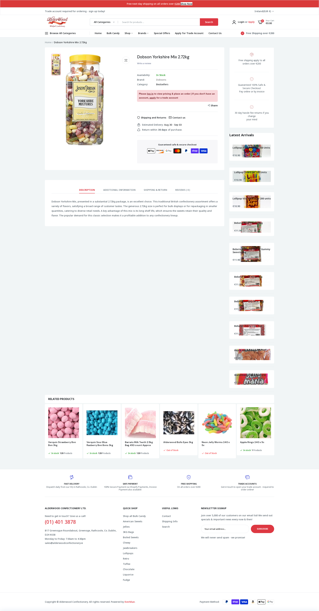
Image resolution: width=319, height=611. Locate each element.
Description (87, 189)
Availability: (143, 75)
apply (153, 97)
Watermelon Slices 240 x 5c (250, 375)
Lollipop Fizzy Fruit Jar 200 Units (251, 147)
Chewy (126, 542)
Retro (126, 558)
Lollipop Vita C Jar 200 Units (250, 172)
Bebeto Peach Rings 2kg (248, 276)
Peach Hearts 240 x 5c (247, 350)
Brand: (141, 79)
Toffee (126, 563)
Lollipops (128, 553)
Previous (45, 431)
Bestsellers (162, 84)
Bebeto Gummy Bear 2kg (249, 301)
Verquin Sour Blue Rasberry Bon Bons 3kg (100, 444)
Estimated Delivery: (152, 124)
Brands (142, 33)
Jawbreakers (130, 548)
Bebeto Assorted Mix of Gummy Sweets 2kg (251, 251)
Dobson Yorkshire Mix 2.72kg (163, 56)
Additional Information (119, 189)
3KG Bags (128, 532)
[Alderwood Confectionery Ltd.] (57, 22)
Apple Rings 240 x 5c (252, 442)
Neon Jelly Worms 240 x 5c (216, 444)
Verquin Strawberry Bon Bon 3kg (62, 444)
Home (98, 33)
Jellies (126, 526)
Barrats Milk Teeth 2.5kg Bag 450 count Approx (139, 444)
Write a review (144, 63)
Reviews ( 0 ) (182, 189)
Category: (142, 84)
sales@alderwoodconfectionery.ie (64, 543)
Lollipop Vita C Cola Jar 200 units (252, 198)
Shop (128, 33)
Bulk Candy (113, 33)
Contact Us (215, 33)
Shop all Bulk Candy (134, 516)
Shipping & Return (155, 189)
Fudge (126, 579)
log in (150, 93)
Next (274, 431)
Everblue (130, 601)
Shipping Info (170, 521)
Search (166, 526)
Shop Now (186, 3)
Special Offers (162, 33)
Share (214, 105)
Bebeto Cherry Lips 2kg (248, 326)
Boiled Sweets (131, 537)
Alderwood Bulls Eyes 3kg (178, 442)
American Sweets (132, 521)
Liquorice (128, 574)
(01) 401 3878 (60, 522)
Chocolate (128, 569)
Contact (166, 516)
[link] (310, 587)
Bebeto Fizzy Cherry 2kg (248, 223)
